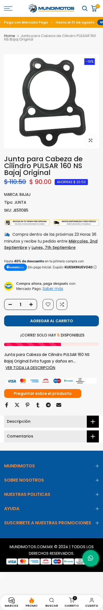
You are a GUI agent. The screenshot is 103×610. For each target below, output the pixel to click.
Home (9, 36)
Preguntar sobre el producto (43, 393)
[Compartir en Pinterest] (27, 404)
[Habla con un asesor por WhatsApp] (90, 558)
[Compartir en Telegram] (48, 404)
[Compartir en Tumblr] (37, 404)
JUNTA (20, 202)
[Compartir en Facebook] (6, 404)
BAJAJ (25, 194)
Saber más (53, 288)
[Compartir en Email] (58, 404)
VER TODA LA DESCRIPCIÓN (30, 367)
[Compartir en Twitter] (17, 404)
